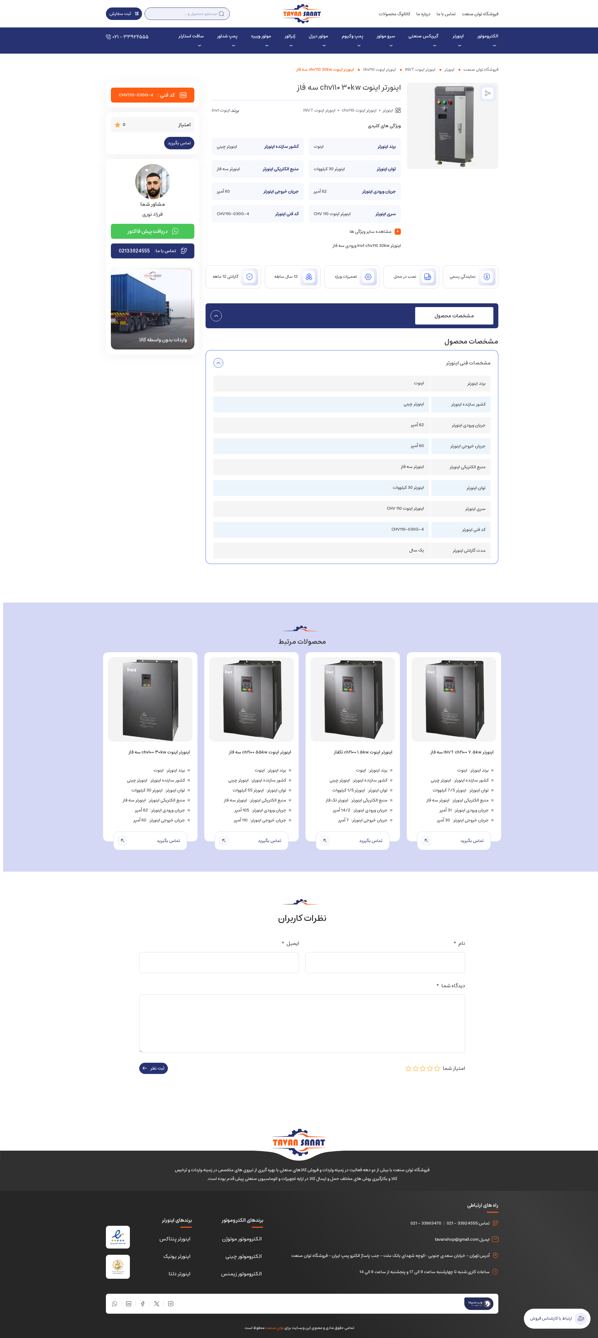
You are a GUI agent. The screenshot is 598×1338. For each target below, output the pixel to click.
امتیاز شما (452, 1068)
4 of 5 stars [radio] (416, 1068)
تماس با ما (446, 14)
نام (459, 943)
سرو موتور (386, 36)
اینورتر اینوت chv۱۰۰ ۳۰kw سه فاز (159, 752)
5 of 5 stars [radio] (408, 1068)
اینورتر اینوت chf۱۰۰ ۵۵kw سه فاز (260, 752)
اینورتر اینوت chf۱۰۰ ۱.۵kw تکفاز (363, 752)
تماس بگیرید (179, 143)
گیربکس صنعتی (423, 36)
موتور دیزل (318, 36)
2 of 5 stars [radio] (430, 1068)
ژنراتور (290, 36)
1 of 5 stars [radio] (437, 1068)
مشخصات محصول (454, 315)
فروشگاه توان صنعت (480, 14)
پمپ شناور (227, 36)
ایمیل (290, 943)
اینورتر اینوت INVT (420, 69)
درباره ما (423, 14)
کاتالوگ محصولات (394, 14)
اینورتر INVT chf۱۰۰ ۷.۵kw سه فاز (462, 752)
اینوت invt (221, 110)
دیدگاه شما (450, 985)
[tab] (454, 316)
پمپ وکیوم (352, 36)
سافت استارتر (190, 36)
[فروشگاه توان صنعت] (302, 13)
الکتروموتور (487, 36)
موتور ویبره (261, 36)
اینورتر (458, 36)
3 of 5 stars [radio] (423, 1068)
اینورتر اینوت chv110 (379, 69)
